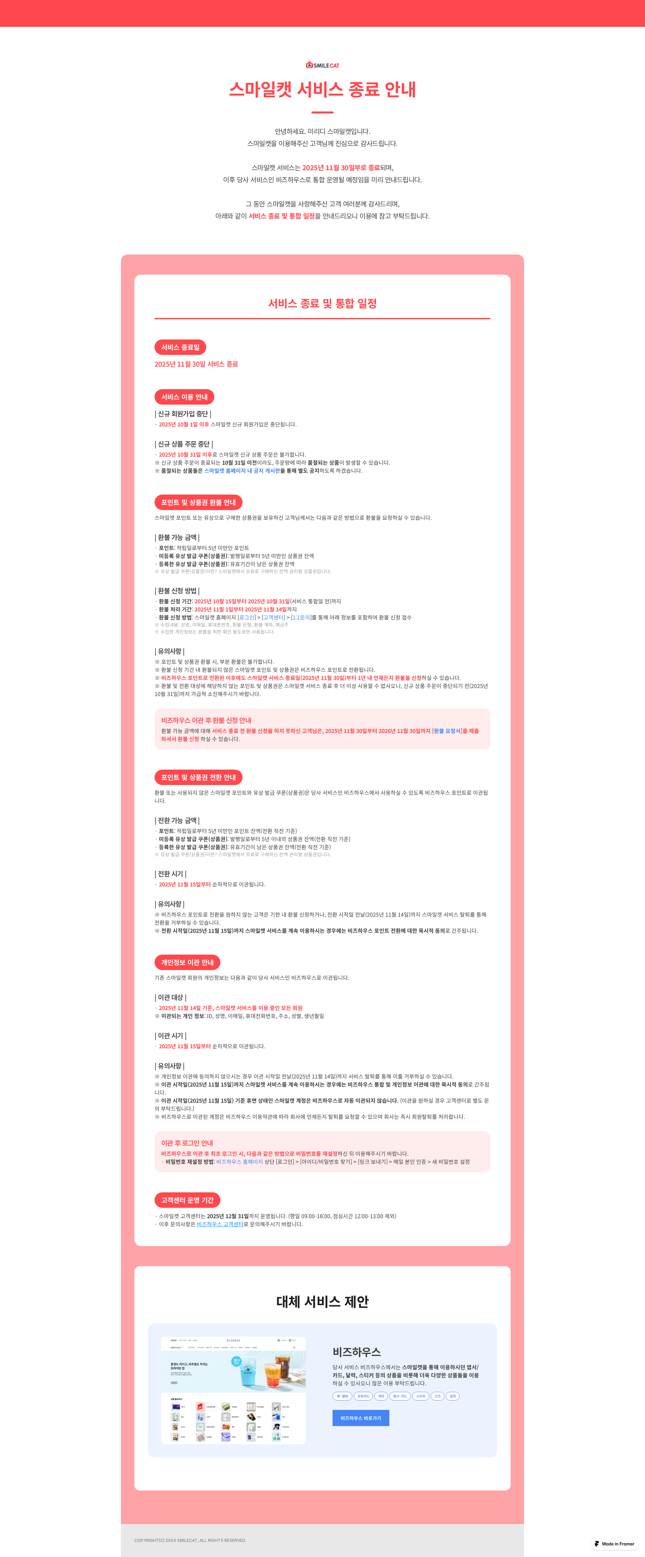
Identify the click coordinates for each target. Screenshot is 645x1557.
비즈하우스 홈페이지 (239, 1161)
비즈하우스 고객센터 (220, 1224)
